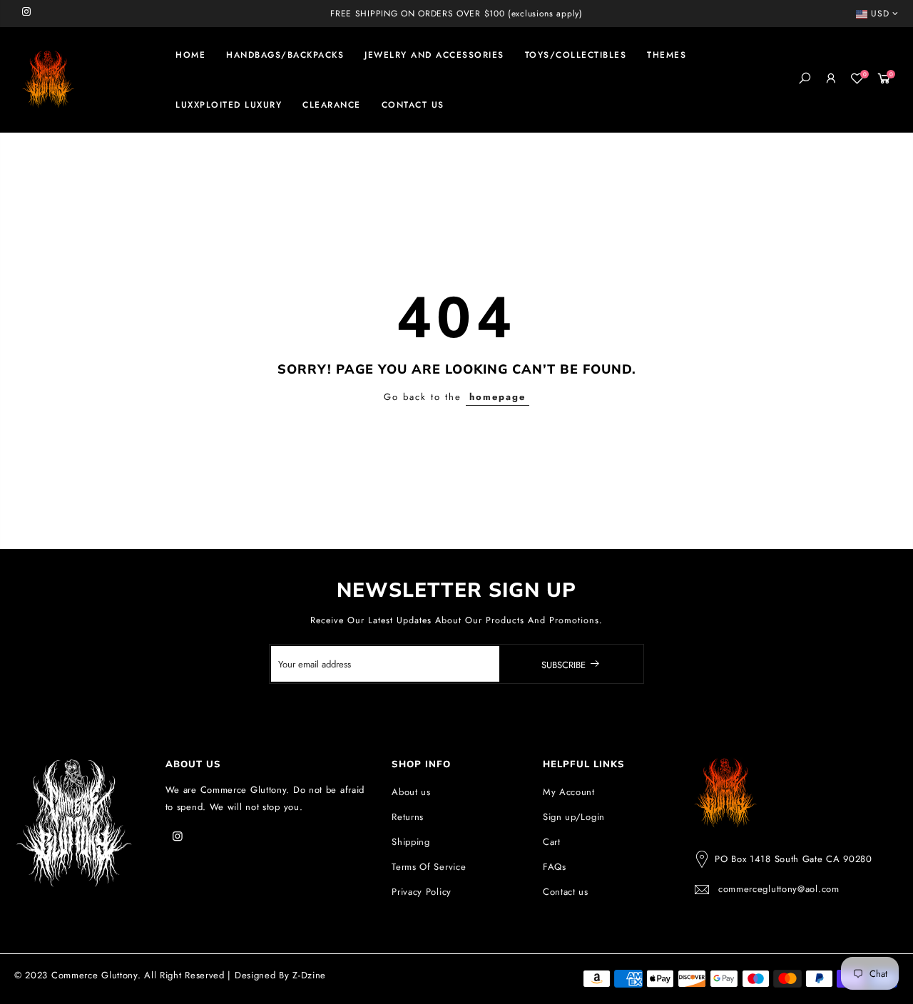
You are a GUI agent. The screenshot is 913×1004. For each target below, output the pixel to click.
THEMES (666, 54)
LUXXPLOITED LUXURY (228, 104)
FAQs (554, 867)
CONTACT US (413, 104)
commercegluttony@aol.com (779, 889)
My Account (569, 792)
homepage (497, 397)
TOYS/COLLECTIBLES (576, 54)
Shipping (411, 842)
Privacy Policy (422, 891)
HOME (190, 54)
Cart (552, 842)
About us (411, 792)
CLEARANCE (331, 104)
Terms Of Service (429, 867)
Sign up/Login (574, 817)
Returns (408, 817)
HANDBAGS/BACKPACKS (285, 54)
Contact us (565, 891)
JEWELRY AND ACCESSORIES (434, 54)
